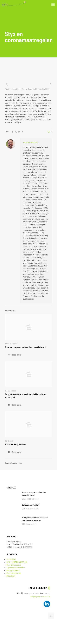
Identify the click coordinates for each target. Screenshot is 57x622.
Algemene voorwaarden (16, 567)
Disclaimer (10, 576)
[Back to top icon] (51, 616)
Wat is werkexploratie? (15, 444)
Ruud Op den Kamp (24, 89)
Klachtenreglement (14, 573)
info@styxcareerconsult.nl (40, 596)
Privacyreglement (13, 570)
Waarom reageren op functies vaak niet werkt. (26, 347)
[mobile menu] (53, 4)
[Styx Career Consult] (14, 4)
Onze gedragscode (14, 565)
